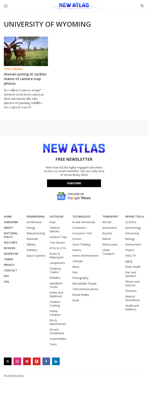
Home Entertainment (85, 255)
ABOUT (8, 227)
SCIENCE (130, 222)
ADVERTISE (11, 253)
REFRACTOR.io (134, 216)
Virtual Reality (80, 294)
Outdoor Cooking (55, 303)
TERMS (8, 259)
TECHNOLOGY (81, 216)
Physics (130, 250)
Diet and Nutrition (130, 274)
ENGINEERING (36, 216)
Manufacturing (36, 233)
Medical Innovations (132, 298)
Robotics (32, 250)
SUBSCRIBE (11, 222)
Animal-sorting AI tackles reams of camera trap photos (25, 79)
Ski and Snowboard (57, 331)
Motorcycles (110, 244)
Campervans (57, 263)
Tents (53, 344)
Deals (75, 300)
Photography (80, 278)
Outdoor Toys (58, 237)
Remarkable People (84, 283)
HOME (8, 216)
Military (31, 244)
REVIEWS (9, 248)
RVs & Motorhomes (58, 322)
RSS (6, 276)
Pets (75, 272)
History (76, 250)
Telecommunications (85, 289)
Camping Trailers (55, 270)
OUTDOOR (56, 216)
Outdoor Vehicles (55, 229)
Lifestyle (77, 261)
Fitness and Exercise (132, 283)
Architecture (34, 222)
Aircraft (106, 222)
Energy (31, 227)
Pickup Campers (55, 312)
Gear (53, 222)
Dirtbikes (55, 278)
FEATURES (10, 242)
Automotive (109, 227)
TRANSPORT (110, 216)
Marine (106, 239)
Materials (32, 239)
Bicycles (107, 233)
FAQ (6, 281)
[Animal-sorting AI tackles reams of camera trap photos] (26, 51)
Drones (77, 239)
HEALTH (130, 255)
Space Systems (36, 255)
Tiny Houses (57, 242)
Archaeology (133, 227)
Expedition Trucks (56, 285)
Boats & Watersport (57, 255)
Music (76, 267)
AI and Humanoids (83, 222)
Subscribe (74, 183)
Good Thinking (13, 69)
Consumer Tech (82, 233)
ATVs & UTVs (58, 248)
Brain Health (133, 267)
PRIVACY (9, 265)
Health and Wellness (132, 307)
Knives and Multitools (56, 294)
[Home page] (73, 7)
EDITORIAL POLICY (11, 235)
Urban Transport (108, 251)
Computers (79, 227)
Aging (128, 261)
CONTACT (10, 270)
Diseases (131, 291)
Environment (133, 244)
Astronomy (132, 233)
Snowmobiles (58, 339)
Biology (130, 239)
